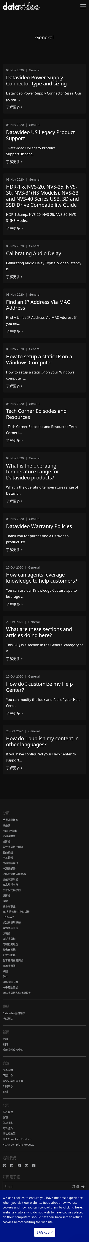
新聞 (5, 1044)
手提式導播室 (10, 820)
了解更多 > (14, 107)
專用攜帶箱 (9, 966)
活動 (5, 1039)
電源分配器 (9, 868)
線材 (5, 901)
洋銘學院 (8, 1019)
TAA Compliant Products (17, 1139)
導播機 (6, 825)
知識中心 (8, 1086)
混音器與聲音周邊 (13, 960)
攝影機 (6, 841)
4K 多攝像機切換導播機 (16, 912)
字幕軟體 (8, 858)
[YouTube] (28, 1166)
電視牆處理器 (10, 944)
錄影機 (6, 895)
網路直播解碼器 (12, 923)
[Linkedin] (14, 1166)
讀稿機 (6, 933)
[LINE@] (6, 1166)
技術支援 (8, 1070)
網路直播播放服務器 (14, 874)
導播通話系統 (10, 928)
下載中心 (8, 1075)
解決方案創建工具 (13, 1081)
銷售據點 (8, 1128)
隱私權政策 (9, 1134)
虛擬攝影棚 (9, 939)
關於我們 (8, 1112)
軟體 (5, 971)
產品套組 (8, 852)
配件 (5, 977)
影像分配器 (9, 955)
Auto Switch (10, 831)
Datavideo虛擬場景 (14, 1013)
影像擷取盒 (9, 906)
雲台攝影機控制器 (13, 847)
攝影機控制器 (10, 982)
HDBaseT (8, 917)
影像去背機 (9, 950)
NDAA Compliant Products (18, 1144)
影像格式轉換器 (12, 890)
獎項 (5, 1117)
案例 (5, 1092)
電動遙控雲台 (10, 863)
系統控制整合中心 (13, 1050)
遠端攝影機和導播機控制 (17, 993)
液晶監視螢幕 (10, 885)
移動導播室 (9, 836)
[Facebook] (36, 1166)
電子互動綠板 (10, 987)
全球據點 (8, 1123)
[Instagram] (21, 1166)
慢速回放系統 (10, 879)
